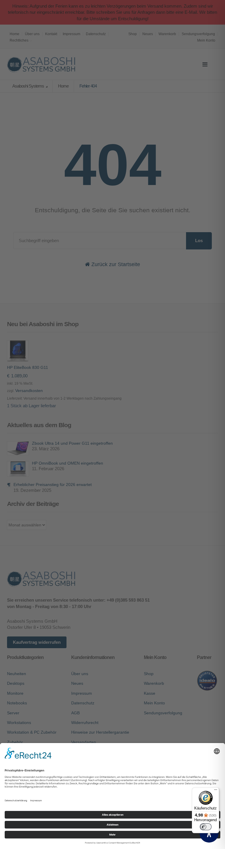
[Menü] (215, 791)
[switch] (206, 826)
